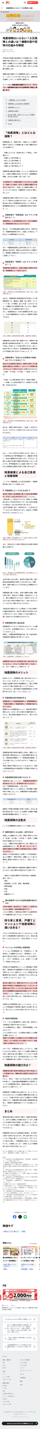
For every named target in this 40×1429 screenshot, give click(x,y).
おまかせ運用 (6, 1401)
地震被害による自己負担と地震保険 (18, 104)
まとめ (10, 124)
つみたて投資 (23, 1365)
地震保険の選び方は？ (14, 120)
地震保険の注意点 (13, 111)
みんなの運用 (23, 1362)
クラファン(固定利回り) (9, 1396)
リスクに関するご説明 (31, 1411)
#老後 (31, 1269)
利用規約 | (16, 1414)
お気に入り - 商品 (7, 1404)
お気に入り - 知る (7, 1379)
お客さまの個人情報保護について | (19, 1411)
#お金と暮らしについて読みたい (9, 1265)
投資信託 (5, 1385)
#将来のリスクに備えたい (27, 1265)
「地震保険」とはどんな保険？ (17, 100)
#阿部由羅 (24, 1269)
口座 (4, 1365)
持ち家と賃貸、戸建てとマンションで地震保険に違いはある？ (21, 115)
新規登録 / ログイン (33, 2)
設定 (21, 1381)
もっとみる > (33, 1243)
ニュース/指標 (6, 1377)
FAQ (21, 1385)
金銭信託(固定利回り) (8, 1393)
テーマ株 (22, 1368)
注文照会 (22, 1378)
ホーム (6, 1305)
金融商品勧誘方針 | (8, 1411)
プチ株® (5, 1388)
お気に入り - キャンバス (26, 1370)
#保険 (5, 1269)
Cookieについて (22, 1414)
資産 (4, 1362)
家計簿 (4, 1368)
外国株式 (5, 1399)
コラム (13, 1305)
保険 (4, 1391)
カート (22, 1374)
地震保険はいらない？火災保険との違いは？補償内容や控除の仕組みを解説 (20, 1308)
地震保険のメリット (14, 107)
